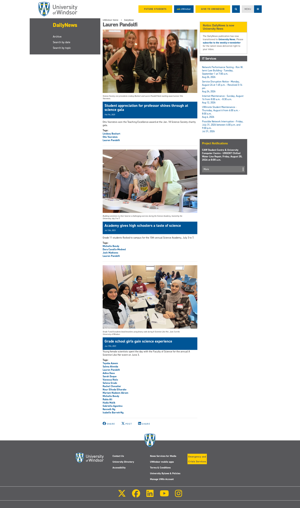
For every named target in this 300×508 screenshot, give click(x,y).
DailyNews (65, 25)
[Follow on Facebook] (136, 495)
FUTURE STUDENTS (155, 9)
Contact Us (118, 456)
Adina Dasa (109, 373)
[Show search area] (236, 9)
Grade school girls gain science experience (138, 341)
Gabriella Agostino (112, 406)
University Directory (123, 461)
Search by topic (62, 48)
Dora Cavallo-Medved (114, 249)
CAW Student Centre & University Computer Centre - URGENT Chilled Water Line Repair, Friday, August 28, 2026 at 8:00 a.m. (222, 154)
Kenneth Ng (109, 409)
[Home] (57, 9)
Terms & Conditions (160, 467)
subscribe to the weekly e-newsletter (222, 42)
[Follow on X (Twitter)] (122, 495)
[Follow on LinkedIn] (149, 495)
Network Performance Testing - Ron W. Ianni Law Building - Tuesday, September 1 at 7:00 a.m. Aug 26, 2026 (222, 72)
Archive (57, 36)
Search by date (61, 42)
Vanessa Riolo (110, 379)
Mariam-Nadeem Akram (115, 392)
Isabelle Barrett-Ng (113, 412)
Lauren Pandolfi (111, 140)
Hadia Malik (109, 402)
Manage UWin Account (162, 479)
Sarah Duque (110, 376)
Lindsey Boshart (111, 133)
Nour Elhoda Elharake (114, 389)
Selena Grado (110, 383)
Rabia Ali (107, 399)
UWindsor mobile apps (162, 461)
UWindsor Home (110, 20)
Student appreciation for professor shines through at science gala (146, 107)
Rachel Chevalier (112, 386)
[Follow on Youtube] (164, 495)
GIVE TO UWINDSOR (213, 9)
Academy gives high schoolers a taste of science (143, 225)
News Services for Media (163, 456)
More (206, 169)
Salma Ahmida (110, 366)
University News (226, 39)
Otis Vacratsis (110, 137)
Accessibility (119, 467)
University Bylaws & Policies (165, 473)
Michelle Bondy (111, 246)
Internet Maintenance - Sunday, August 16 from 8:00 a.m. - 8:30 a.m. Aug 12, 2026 (222, 99)
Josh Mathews (110, 252)
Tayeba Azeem (110, 363)
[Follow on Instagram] (178, 495)
